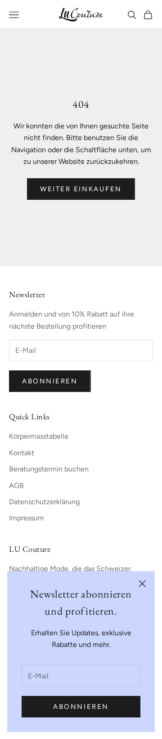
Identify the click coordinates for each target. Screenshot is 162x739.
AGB (16, 485)
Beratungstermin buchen (49, 469)
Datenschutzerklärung (44, 501)
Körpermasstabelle (38, 436)
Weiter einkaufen (81, 189)
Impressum (26, 518)
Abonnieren (81, 707)
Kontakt (21, 453)
